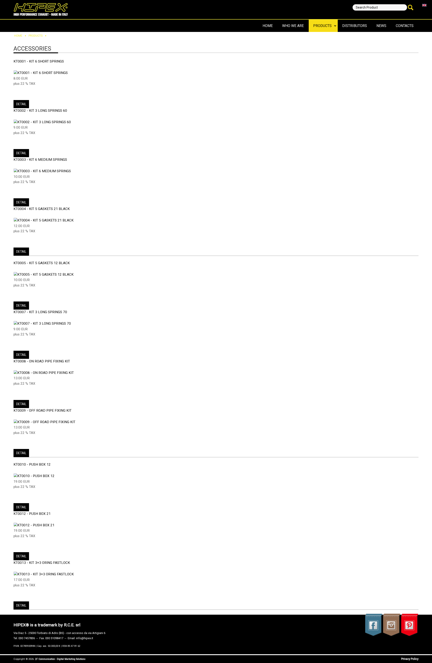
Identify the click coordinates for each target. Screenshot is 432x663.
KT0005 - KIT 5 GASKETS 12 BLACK (42, 263)
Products (322, 26)
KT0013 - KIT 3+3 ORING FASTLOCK (42, 563)
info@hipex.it (84, 638)
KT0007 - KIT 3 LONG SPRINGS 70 (40, 312)
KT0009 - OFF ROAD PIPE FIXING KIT (43, 411)
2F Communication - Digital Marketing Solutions (60, 659)
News (381, 26)
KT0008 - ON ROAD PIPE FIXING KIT (42, 361)
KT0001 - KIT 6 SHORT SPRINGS (39, 61)
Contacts (405, 26)
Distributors (354, 26)
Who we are (293, 26)
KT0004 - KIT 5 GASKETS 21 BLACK (42, 209)
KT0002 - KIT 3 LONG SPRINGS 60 (40, 111)
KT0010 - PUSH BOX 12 (32, 464)
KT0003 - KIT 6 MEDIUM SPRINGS (40, 160)
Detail (21, 104)
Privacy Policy (409, 659)
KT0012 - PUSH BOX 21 (32, 514)
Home (268, 26)
